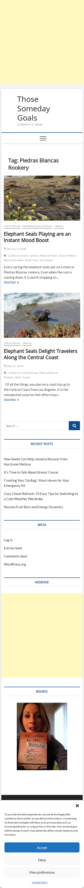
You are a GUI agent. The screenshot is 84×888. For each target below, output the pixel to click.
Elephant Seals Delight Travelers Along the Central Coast (40, 353)
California (12, 226)
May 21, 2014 (15, 366)
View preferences (42, 872)
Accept (42, 848)
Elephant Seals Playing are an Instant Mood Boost (37, 236)
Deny (42, 860)
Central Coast (30, 372)
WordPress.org (15, 564)
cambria (34, 255)
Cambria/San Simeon (37, 226)
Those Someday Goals (33, 108)
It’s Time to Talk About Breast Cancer (31, 472)
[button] (77, 805)
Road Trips (31, 260)
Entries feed (13, 548)
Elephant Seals (49, 255)
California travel (18, 255)
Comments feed (15, 556)
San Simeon (46, 260)
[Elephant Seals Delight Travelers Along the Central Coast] (42, 315)
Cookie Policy (40, 882)
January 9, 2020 (16, 249)
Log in (8, 540)
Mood (62, 255)
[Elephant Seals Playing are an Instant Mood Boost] (42, 198)
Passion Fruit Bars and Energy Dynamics (33, 507)
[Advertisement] (42, 42)
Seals (18, 377)
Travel (59, 226)
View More (14, 282)
